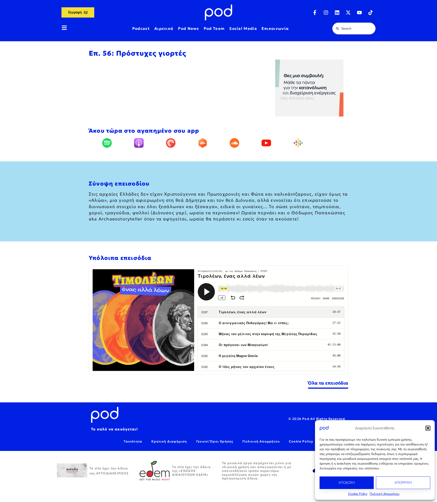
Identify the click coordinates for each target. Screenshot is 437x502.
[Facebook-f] (315, 13)
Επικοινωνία (275, 28)
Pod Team (214, 28)
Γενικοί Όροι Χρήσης (215, 441)
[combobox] (354, 28)
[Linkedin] (337, 13)
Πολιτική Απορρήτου (384, 494)
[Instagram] (326, 13)
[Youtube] (359, 13)
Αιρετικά (163, 28)
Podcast (141, 28)
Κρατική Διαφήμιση (169, 441)
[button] (428, 428)
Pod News (188, 28)
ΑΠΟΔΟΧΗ (346, 482)
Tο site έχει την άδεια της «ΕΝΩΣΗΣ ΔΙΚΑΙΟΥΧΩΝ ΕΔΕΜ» (191, 471)
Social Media (243, 28)
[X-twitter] (348, 13)
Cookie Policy (357, 494)
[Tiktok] (371, 13)
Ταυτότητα (133, 441)
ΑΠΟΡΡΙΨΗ (403, 482)
